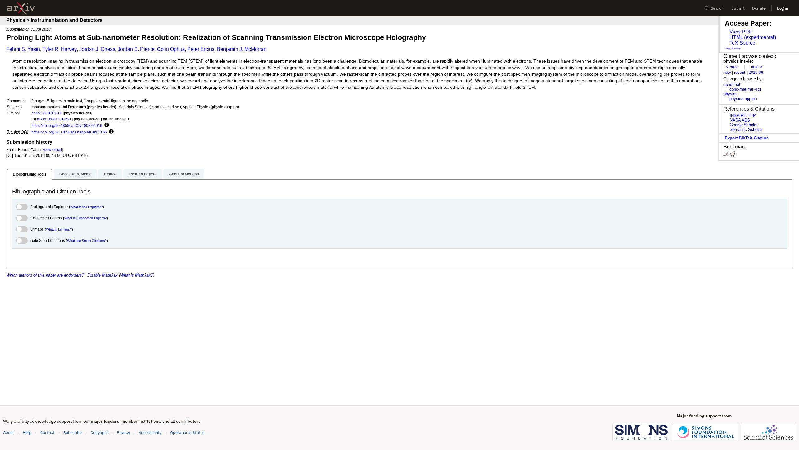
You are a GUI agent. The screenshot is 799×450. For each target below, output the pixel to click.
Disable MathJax (102, 275)
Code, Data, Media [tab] (75, 174)
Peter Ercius (200, 49)
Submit (738, 8)
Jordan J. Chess (97, 49)
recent (739, 72)
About (8, 432)
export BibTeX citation (747, 138)
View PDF (740, 31)
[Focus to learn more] (105, 125)
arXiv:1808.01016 (47, 113)
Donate (759, 8)
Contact (47, 432)
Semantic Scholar (746, 129)
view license (733, 48)
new (727, 72)
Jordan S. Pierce (136, 49)
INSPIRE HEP (743, 115)
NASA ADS (740, 120)
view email (52, 149)
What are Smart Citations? (87, 240)
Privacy (123, 432)
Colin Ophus (171, 49)
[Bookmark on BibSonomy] (726, 155)
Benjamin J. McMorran (242, 49)
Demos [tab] (110, 174)
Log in (782, 8)
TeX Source (742, 43)
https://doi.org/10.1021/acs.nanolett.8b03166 (69, 132)
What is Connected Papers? (85, 218)
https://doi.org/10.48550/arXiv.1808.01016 (67, 125)
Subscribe (72, 432)
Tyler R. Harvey (59, 49)
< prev (732, 66)
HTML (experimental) (752, 37)
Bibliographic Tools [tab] (30, 174)
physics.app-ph (743, 98)
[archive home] (21, 8)
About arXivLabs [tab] (184, 174)
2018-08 (756, 72)
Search (717, 8)
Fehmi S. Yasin (23, 49)
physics (730, 94)
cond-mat (731, 84)
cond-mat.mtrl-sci (745, 89)
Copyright (99, 432)
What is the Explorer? (86, 207)
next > (756, 66)
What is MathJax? (136, 275)
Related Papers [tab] (143, 174)
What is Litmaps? (59, 229)
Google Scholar (743, 124)
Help (27, 432)
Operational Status (187, 432)
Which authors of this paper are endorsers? (45, 275)
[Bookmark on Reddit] (732, 155)
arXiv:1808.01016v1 (54, 119)
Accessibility (150, 432)
